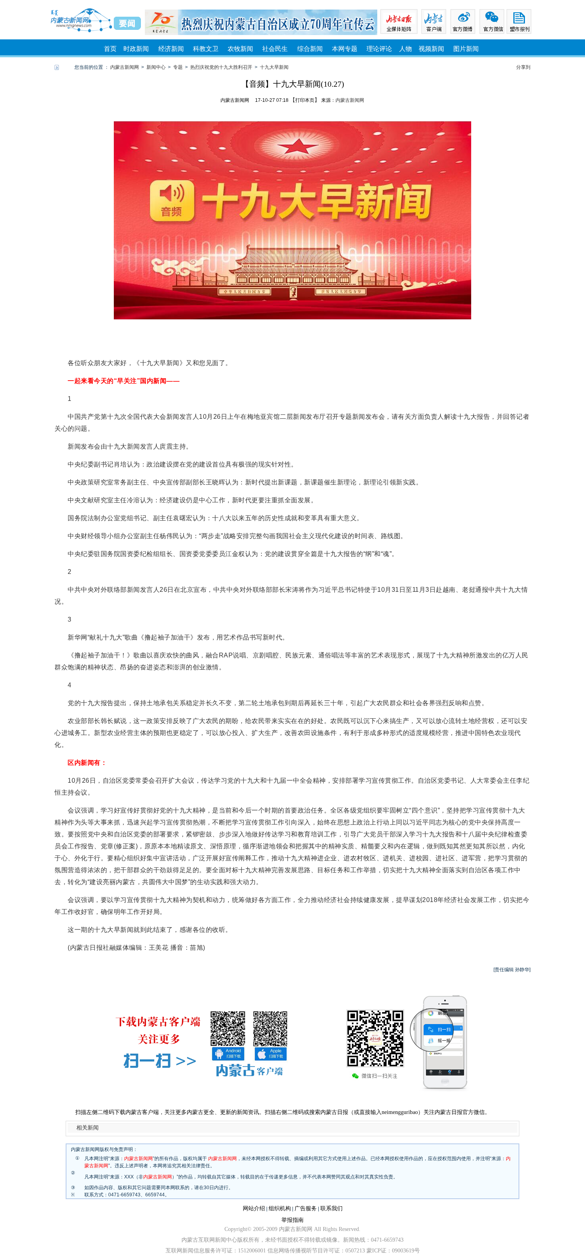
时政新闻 (136, 48)
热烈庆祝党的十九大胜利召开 (221, 67)
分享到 (523, 67)
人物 (405, 48)
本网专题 (344, 48)
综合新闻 (310, 48)
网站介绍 (254, 1208)
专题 (178, 67)
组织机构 (280, 1208)
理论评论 (379, 48)
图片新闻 (466, 48)
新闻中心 (156, 67)
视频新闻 (431, 48)
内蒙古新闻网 (124, 67)
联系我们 (331, 1208)
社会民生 (275, 48)
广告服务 (305, 1208)
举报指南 (292, 1220)
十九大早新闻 (274, 67)
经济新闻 (171, 48)
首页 (110, 48)
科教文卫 (205, 48)
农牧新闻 (240, 48)
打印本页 (304, 100)
